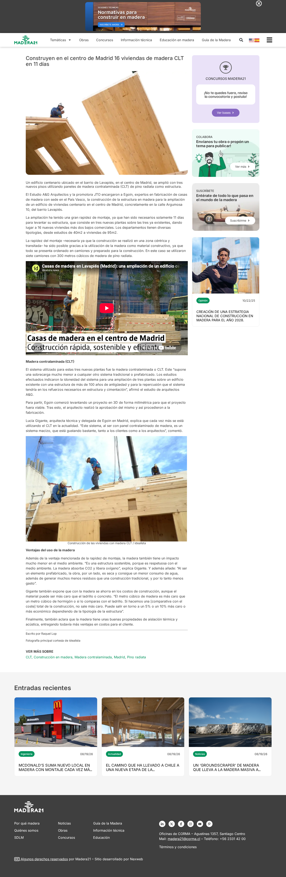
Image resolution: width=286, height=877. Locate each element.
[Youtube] (200, 824)
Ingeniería (26, 754)
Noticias (200, 754)
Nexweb (136, 859)
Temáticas (58, 40)
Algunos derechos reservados (44, 859)
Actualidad (114, 754)
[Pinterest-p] (209, 824)
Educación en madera (177, 40)
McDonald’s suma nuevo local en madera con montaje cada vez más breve (55, 769)
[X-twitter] (172, 824)
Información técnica (136, 40)
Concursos (104, 40)
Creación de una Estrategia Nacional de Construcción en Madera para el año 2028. (224, 316)
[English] (251, 40)
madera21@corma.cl (184, 839)
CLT (29, 657)
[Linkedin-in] (162, 824)
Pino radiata (136, 657)
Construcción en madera (53, 657)
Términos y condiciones (178, 847)
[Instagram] (190, 824)
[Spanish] (257, 40)
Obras (84, 40)
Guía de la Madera (216, 40)
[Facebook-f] (181, 824)
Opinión (202, 300)
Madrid (119, 657)
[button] (241, 40)
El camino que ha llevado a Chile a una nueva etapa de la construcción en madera (142, 769)
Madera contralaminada (93, 657)
